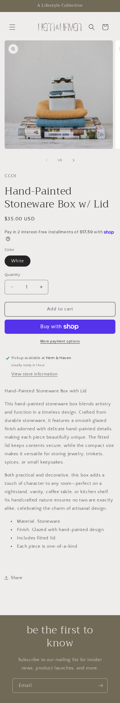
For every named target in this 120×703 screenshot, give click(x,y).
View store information (34, 374)
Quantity (12, 274)
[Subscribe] (100, 685)
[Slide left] (46, 160)
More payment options (60, 341)
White (17, 261)
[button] (12, 27)
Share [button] (16, 577)
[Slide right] (73, 160)
